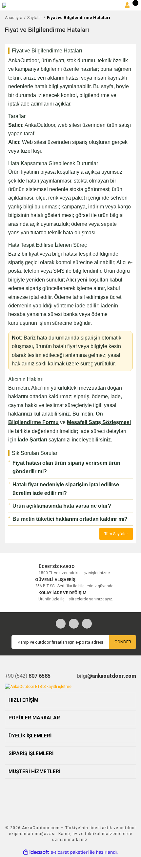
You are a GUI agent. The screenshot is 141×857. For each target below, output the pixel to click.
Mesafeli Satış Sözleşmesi (99, 422)
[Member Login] (127, 5)
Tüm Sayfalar (116, 534)
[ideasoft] (36, 852)
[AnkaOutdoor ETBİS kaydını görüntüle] (38, 686)
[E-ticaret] (69, 852)
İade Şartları (32, 439)
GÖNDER (122, 641)
